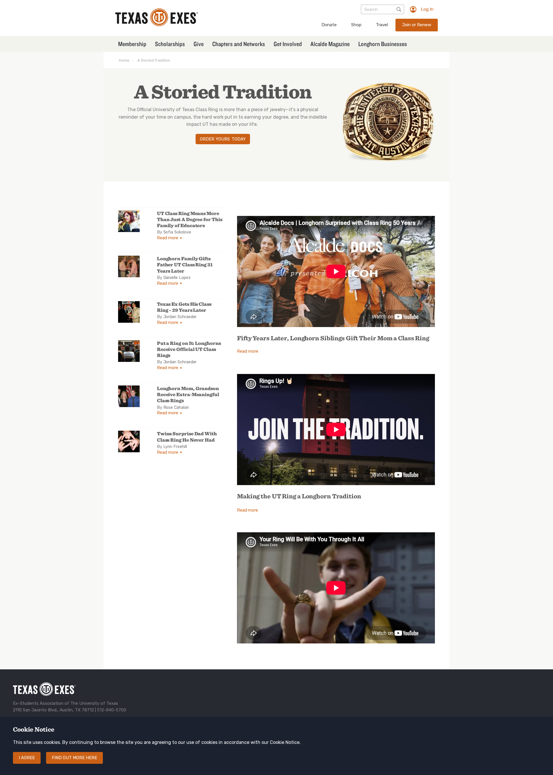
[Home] (156, 24)
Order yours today (223, 139)
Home (124, 60)
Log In (427, 9)
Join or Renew (416, 24)
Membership (132, 44)
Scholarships (170, 44)
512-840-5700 (111, 710)
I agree (27, 757)
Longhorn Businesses (382, 44)
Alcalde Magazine (330, 44)
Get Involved (288, 44)
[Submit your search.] (399, 9)
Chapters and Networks (238, 44)
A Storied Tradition (153, 60)
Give (199, 44)
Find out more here (74, 757)
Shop (356, 24)
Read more (167, 237)
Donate (329, 24)
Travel (382, 24)
